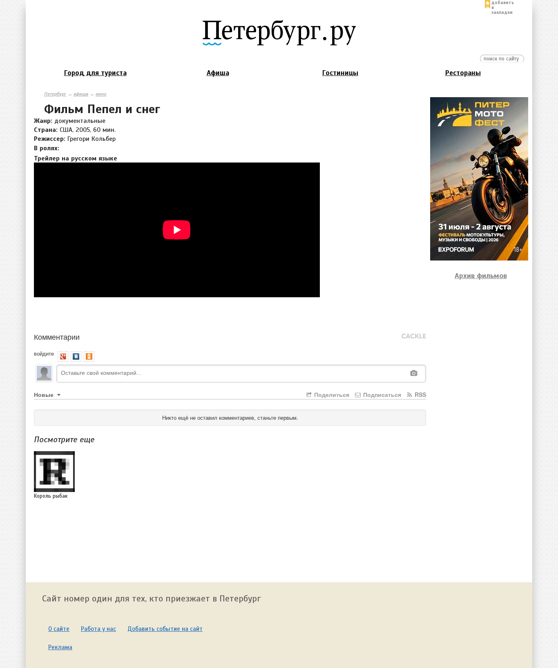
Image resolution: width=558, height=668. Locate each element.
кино (101, 94)
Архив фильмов (481, 275)
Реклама (60, 647)
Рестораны (463, 73)
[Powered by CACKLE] (414, 336)
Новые (44, 394)
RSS (419, 394)
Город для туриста (95, 73)
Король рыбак (50, 496)
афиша (81, 94)
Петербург (55, 94)
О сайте (58, 628)
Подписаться (381, 394)
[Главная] (279, 32)
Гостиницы (340, 73)
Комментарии (57, 336)
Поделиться (330, 394)
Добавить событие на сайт (165, 628)
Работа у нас (98, 628)
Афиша (218, 73)
